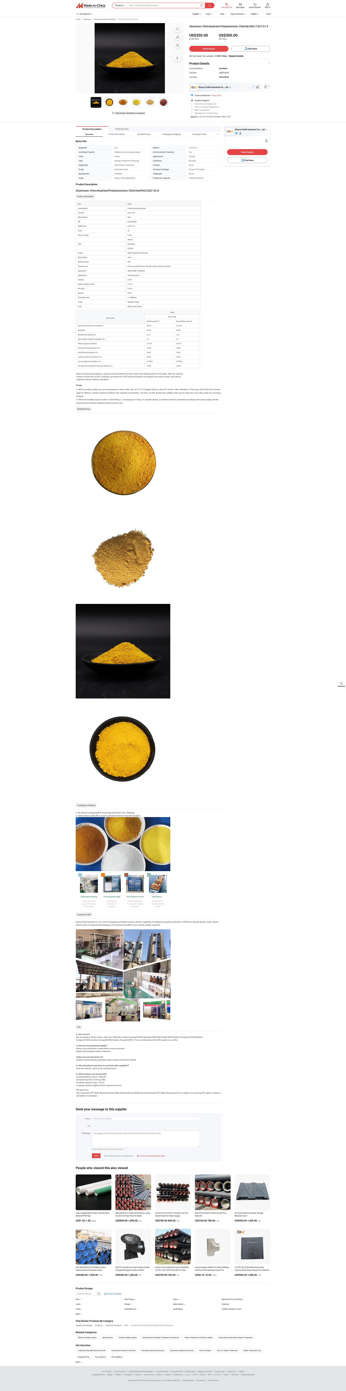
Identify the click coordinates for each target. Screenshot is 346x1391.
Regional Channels (205, 1371)
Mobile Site (232, 1371)
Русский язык (149, 1374)
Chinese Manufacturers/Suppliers (141, 1371)
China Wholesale (162, 1371)
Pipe (77, 1299)
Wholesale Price (177, 1371)
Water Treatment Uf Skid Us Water (199, 1337)
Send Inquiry (209, 48)
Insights (241, 1371)
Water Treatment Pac (252, 1350)
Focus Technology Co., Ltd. (155, 1380)
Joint (78, 1304)
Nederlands (178, 1374)
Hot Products (107, 1371)
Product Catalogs (113, 1293)
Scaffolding (178, 1309)
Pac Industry (100, 1357)
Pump (78, 1309)
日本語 (202, 1374)
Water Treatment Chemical (128, 19)
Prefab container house (231, 1309)
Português (128, 1374)
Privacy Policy (213, 1380)
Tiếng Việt (235, 1374)
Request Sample (236, 56)
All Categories (85, 14)
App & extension (237, 14)
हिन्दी (209, 1374)
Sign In (194, 116)
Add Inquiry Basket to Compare (130, 112)
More (78, 1362)
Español (118, 1374)
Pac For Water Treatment (227, 1350)
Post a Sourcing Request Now (151, 1155)
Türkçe (225, 1374)
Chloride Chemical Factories (152, 1350)
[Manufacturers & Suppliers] (90, 5)
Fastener (225, 1304)
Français (138, 1374)
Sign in (267, 7)
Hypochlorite (107, 1337)
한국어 (194, 1374)
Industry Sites (190, 1371)
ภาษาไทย (217, 1374)
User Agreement (188, 1380)
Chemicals (87, 19)
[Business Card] (266, 140)
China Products (120, 1371)
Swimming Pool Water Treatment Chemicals (160, 1337)
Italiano (159, 1374)
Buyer (208, 14)
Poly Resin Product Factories (124, 1350)
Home (78, 19)
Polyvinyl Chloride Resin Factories (92, 1350)
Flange (127, 1304)
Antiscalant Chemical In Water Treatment (236, 1337)
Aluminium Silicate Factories (182, 1350)
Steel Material (130, 1309)
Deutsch (168, 1374)
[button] (213, 134)
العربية (187, 1374)
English (110, 1374)
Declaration (201, 1380)
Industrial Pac (83, 1357)
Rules (268, 14)
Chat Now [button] (252, 48)
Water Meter (178, 1304)
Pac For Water (205, 1350)
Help (222, 14)
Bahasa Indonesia (247, 1374)
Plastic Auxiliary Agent (87, 1337)
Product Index (220, 1371)
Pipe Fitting (129, 1299)
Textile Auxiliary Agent (128, 1337)
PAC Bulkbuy (117, 1357)
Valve (175, 1299)
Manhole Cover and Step (232, 1299)
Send (96, 1155)
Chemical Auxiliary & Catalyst (104, 19)
